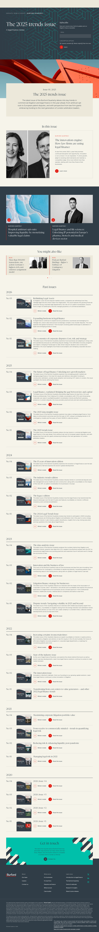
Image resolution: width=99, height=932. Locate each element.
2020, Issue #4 (39, 781)
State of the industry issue (44, 655)
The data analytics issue (43, 545)
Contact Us (51, 859)
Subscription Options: (67, 41)
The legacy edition (41, 496)
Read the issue (57, 311)
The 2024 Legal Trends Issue (46, 514)
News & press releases (72, 891)
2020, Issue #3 (39, 794)
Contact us (25, 884)
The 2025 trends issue (43, 430)
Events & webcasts (71, 884)
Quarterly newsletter (67, 43)
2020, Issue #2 (39, 808)
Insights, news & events (15, 13)
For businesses (48, 877)
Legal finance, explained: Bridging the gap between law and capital (62, 392)
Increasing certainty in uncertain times (50, 635)
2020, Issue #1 (39, 821)
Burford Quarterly (35, 13)
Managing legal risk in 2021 (45, 756)
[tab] (48, 278)
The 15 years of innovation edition (48, 461)
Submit (65, 47)
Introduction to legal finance (74, 877)
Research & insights (71, 888)
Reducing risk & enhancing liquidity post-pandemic (56, 743)
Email (62, 32)
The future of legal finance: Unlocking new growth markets (59, 372)
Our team (24, 877)
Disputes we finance (50, 884)
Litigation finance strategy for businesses (51, 583)
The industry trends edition (45, 477)
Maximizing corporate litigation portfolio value (54, 715)
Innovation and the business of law (48, 565)
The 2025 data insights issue (45, 412)
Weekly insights (77, 43)
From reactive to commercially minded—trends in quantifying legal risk (61, 729)
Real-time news (87, 43)
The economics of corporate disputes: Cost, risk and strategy (60, 338)
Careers (24, 881)
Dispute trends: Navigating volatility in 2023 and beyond (58, 603)
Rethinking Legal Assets (43, 298)
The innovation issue (42, 673)
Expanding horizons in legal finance (49, 318)
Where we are (48, 888)
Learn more (63, 171)
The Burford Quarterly (72, 881)
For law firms (47, 881)
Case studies (47, 891)
